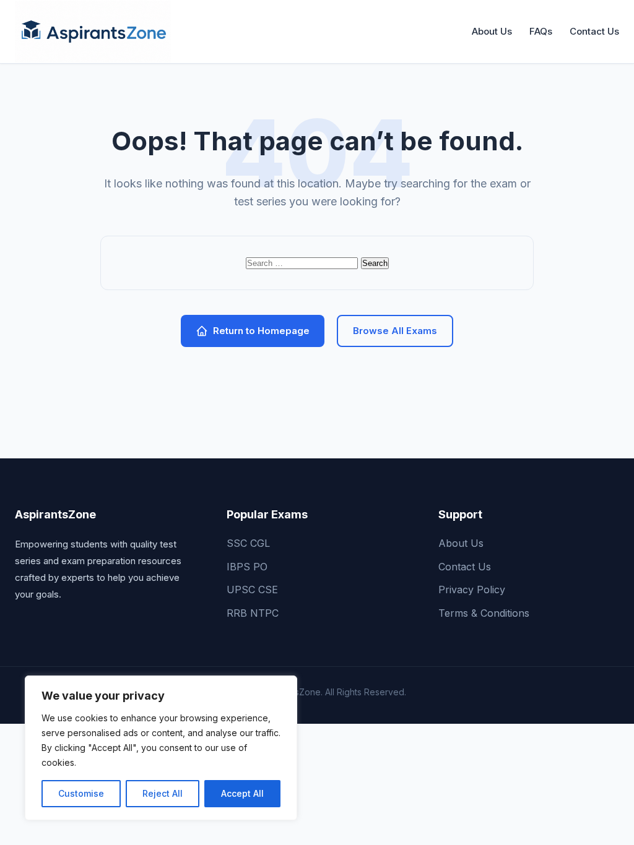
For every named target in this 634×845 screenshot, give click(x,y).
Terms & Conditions (483, 613)
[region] (161, 748)
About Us (492, 31)
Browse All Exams (395, 331)
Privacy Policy (471, 589)
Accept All (242, 793)
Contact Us (594, 31)
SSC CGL (248, 543)
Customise (81, 793)
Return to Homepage (261, 331)
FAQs (540, 31)
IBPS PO (247, 566)
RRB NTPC (253, 613)
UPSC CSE (252, 589)
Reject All (162, 793)
